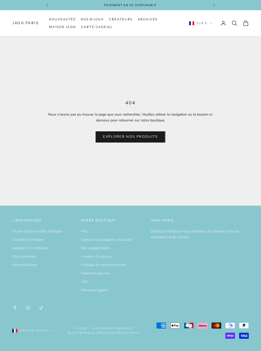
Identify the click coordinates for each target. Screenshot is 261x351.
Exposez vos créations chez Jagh (106, 239)
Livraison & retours (96, 256)
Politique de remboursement (103, 264)
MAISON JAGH (62, 27)
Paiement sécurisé (95, 273)
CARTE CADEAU (96, 27)
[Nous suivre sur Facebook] (14, 307)
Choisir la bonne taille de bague (37, 231)
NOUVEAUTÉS (62, 19)
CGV (84, 281)
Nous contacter (24, 256)
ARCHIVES (148, 19)
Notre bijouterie (24, 264)
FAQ (84, 231)
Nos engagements (95, 248)
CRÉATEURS (120, 19)
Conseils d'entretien (28, 239)
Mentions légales (94, 290)
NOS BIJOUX (92, 19)
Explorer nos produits (130, 136)
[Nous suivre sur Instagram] (28, 307)
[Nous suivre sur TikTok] (41, 307)
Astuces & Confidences (30, 248)
